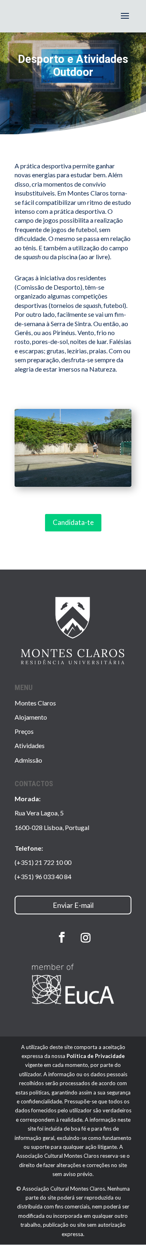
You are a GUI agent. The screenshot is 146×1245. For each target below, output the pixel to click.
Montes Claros (35, 703)
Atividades (30, 745)
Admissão (28, 760)
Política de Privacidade (96, 1056)
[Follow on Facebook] (62, 937)
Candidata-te (73, 522)
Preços (24, 731)
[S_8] (73, 484)
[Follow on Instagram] (85, 938)
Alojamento (31, 717)
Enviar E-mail (73, 905)
